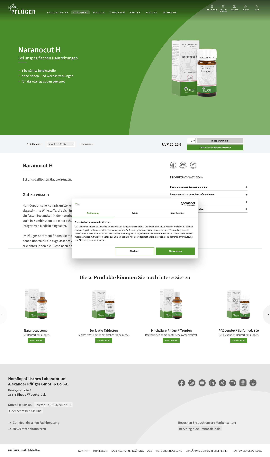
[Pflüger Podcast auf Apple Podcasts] (242, 383)
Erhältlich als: (34, 144)
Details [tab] (135, 213)
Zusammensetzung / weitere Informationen (192, 194)
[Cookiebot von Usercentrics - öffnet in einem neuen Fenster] (183, 204)
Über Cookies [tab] (177, 213)
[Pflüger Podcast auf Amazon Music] (252, 383)
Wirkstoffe (175, 201)
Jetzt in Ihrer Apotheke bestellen (215, 147)
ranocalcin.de (211, 428)
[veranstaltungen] (212, 6)
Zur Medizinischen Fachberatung (36, 422)
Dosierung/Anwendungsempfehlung (188, 186)
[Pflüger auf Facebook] (181, 382)
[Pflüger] (21, 9)
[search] (257, 6)
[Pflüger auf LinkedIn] (212, 382)
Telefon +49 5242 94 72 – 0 (53, 405)
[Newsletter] (234, 6)
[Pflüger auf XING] (222, 382)
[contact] (245, 6)
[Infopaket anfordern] (223, 6)
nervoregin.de (189, 428)
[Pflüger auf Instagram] (191, 382)
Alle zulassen (175, 251)
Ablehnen (134, 251)
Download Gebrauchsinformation (187, 208)
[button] (267, 315)
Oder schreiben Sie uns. (25, 411)
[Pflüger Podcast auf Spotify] (232, 383)
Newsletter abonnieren (29, 428)
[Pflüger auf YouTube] (202, 382)
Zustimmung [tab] (93, 213)
